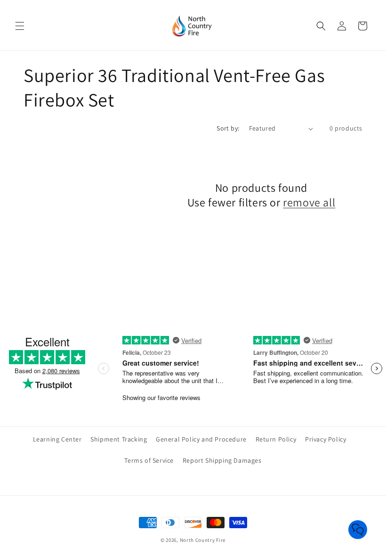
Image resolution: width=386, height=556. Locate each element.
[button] (19, 26)
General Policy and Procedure (201, 439)
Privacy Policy (325, 439)
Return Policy (276, 439)
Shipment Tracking (118, 439)
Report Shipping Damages (222, 460)
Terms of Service (149, 460)
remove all (309, 202)
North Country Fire (203, 540)
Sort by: (228, 128)
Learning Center (57, 439)
